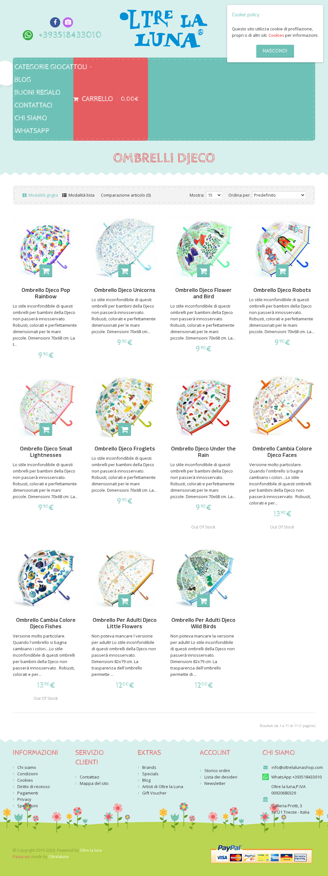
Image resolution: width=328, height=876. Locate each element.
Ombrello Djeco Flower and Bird (203, 293)
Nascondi (275, 51)
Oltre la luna (91, 850)
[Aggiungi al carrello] (45, 270)
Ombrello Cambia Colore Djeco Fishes (46, 623)
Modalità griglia (43, 195)
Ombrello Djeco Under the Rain (203, 451)
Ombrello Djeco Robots (282, 290)
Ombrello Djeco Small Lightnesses (46, 451)
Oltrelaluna (58, 856)
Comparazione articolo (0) (126, 195)
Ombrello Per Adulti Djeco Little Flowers (125, 623)
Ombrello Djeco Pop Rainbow (45, 293)
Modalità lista (81, 195)
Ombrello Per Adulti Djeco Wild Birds (203, 623)
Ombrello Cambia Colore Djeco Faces (282, 451)
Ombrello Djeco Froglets (124, 448)
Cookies (276, 35)
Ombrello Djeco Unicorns (124, 290)
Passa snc (21, 856)
